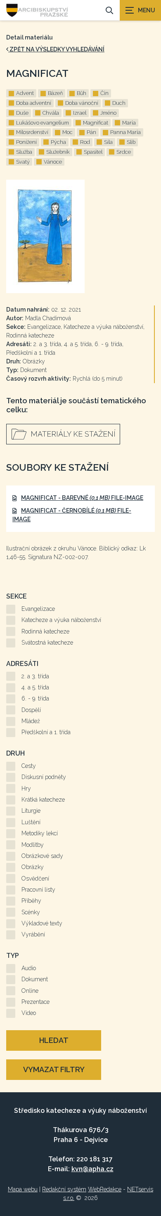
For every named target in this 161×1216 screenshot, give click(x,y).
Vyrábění (33, 934)
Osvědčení (35, 878)
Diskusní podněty (43, 777)
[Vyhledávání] (109, 10)
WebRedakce (104, 1189)
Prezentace (35, 1002)
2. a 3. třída (35, 676)
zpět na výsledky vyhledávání (56, 49)
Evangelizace (38, 609)
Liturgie (30, 810)
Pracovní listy (38, 889)
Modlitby (32, 844)
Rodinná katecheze (45, 631)
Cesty (28, 766)
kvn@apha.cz (92, 1169)
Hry (26, 788)
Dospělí (31, 710)
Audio (28, 968)
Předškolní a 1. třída (46, 732)
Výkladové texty (41, 923)
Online (29, 990)
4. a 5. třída (35, 687)
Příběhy (31, 900)
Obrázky (32, 867)
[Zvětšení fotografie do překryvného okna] (80, 236)
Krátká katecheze (43, 799)
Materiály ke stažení (73, 434)
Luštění (30, 822)
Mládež (30, 721)
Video (28, 1013)
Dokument (34, 979)
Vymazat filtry (54, 1069)
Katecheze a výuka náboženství (61, 620)
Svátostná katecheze (47, 642)
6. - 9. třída (35, 698)
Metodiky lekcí (39, 833)
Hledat (54, 1040)
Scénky (30, 912)
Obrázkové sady (42, 856)
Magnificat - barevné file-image (82, 498)
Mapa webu (23, 1189)
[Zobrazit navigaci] (140, 10)
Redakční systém (64, 1189)
